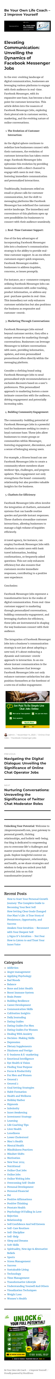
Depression (13, 1042)
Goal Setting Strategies (20, 1087)
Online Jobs (14, 1174)
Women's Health (17, 1298)
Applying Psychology (19, 976)
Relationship (14, 1219)
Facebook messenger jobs (23, 738)
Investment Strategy (19, 1116)
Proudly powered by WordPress (18, 1373)
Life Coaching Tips (18, 1124)
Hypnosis (12, 1104)
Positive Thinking (17, 1203)
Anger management (19, 971)
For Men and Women (19, 1075)
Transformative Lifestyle (21, 1282)
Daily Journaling (16, 1017)
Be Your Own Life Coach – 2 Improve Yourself (27, 12)
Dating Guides (15, 1021)
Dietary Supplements (19, 1046)
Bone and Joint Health (20, 988)
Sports (11, 1257)
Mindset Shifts (15, 1153)
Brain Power (14, 996)
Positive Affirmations (19, 1199)
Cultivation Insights (18, 1013)
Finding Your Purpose (19, 1067)
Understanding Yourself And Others (28, 1286)
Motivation (13, 1157)
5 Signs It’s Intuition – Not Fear (26, 936)
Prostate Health (16, 1207)
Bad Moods (13, 980)
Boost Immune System (20, 992)
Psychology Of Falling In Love (24, 1211)
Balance (11, 984)
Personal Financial (18, 1191)
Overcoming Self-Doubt (21, 1182)
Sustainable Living (18, 1269)
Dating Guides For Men (20, 1025)
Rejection (12, 1215)
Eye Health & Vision (18, 1062)
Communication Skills (20, 1009)
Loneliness (13, 1133)
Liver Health (14, 1129)
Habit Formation (17, 1091)
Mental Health (15, 1145)
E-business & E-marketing (22, 1054)
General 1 (12, 1079)
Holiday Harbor (16, 1100)
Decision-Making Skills (20, 1038)
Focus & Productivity (19, 1071)
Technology (14, 1273)
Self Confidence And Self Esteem (26, 1224)
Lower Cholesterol (17, 1137)
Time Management (18, 1277)
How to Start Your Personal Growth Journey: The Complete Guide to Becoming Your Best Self (27, 903)
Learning (12, 1120)
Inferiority (13, 1108)
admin (11, 735)
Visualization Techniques (22, 1290)
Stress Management (19, 1261)
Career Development (19, 1004)
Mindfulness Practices (20, 1149)
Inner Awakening (17, 1112)
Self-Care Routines (18, 1228)
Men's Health (15, 1141)
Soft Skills (13, 1244)
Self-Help (12, 1236)
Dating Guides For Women (22, 1029)
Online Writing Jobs (18, 1178)
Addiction (12, 967)
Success (11, 1265)
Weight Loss (14, 1294)
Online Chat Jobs (17, 1170)
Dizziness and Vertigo (20, 1050)
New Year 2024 (15, 1162)
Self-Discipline (15, 1232)
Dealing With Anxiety (19, 1033)
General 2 (12, 1083)
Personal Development (20, 1186)
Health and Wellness (19, 1095)
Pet (9, 1195)
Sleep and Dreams (17, 1240)
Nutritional (13, 1166)
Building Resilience (18, 1000)
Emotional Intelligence (20, 1058)
